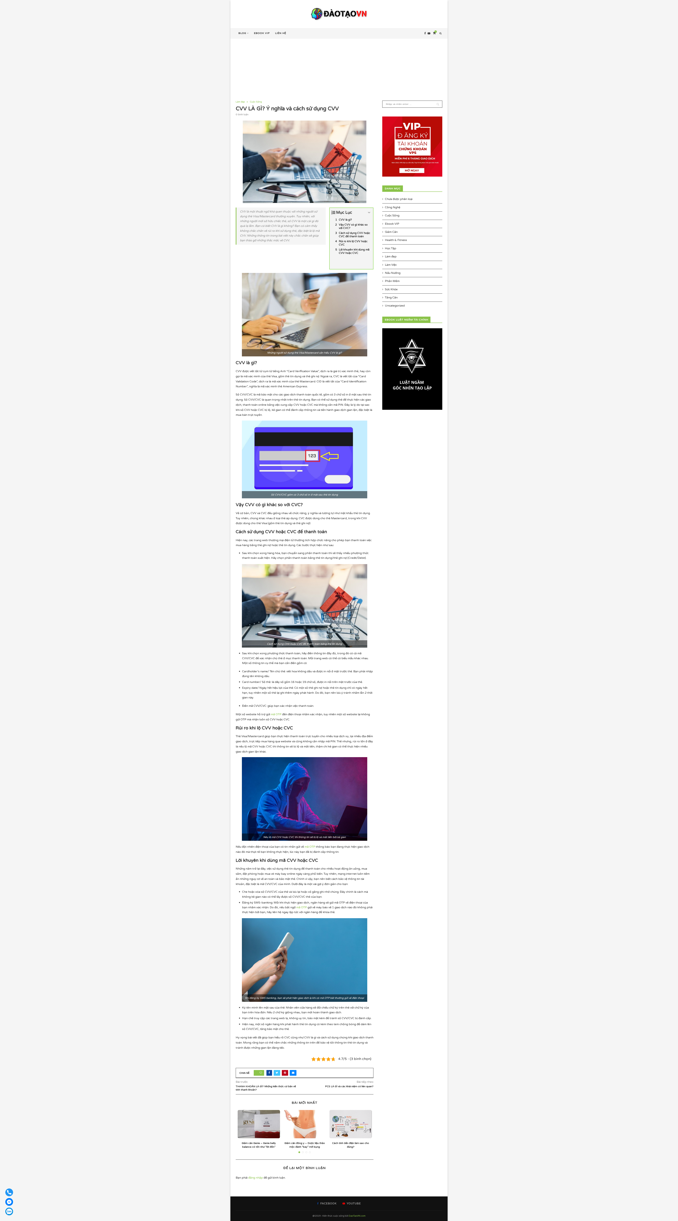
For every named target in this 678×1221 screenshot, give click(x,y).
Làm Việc (391, 265)
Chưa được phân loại (398, 199)
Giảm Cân (391, 232)
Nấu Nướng (392, 273)
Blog (242, 33)
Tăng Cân (391, 297)
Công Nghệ (392, 207)
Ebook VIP (262, 33)
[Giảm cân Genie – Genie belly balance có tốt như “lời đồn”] (259, 1124)
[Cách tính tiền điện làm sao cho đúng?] (350, 1124)
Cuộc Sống (256, 102)
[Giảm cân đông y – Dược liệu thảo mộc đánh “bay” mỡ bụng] (305, 1124)
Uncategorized (395, 305)
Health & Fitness (396, 240)
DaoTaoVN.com (357, 1215)
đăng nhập (255, 1177)
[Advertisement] (339, 65)
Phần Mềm (392, 281)
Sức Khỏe (391, 289)
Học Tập (390, 248)
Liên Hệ (280, 33)
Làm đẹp (240, 102)
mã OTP (276, 714)
